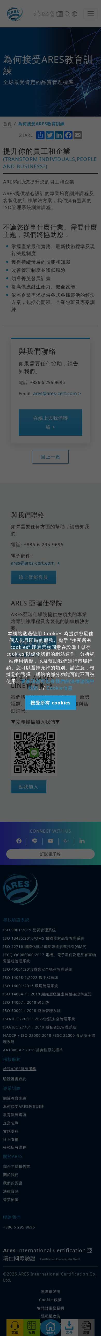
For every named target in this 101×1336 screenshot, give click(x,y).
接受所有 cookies (51, 703)
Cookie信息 (60, 688)
